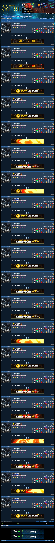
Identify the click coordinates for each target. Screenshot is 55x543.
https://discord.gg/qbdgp (28, 35)
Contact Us (45, 540)
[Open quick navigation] (53, 16)
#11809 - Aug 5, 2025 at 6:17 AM (6, 221)
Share (52, 44)
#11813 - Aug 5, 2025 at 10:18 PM (6, 321)
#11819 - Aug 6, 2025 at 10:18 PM (6, 471)
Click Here (52, 25)
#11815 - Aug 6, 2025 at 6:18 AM (6, 371)
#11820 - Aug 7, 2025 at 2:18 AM (6, 496)
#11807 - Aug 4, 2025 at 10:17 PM (6, 171)
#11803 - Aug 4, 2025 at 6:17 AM (6, 71)
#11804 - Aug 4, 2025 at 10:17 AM (6, 96)
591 (45, 18)
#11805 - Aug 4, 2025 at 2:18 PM (6, 121)
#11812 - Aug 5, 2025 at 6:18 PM (6, 296)
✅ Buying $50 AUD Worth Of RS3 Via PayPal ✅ (10, 523)
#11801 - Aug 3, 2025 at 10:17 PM (6, 21)
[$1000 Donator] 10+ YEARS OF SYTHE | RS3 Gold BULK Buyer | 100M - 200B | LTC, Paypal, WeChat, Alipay (35, 523)
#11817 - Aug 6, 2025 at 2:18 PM (6, 421)
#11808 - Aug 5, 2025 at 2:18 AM (6, 196)
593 (48, 18)
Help (48, 540)
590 (43, 18)
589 (41, 18)
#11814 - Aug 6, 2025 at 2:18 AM (6, 346)
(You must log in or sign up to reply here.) (6, 521)
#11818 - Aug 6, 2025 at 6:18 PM (6, 446)
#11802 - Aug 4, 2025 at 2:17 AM (6, 46)
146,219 (53, 23)
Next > (53, 18)
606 (50, 18)
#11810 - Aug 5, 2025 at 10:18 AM (6, 246)
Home (50, 540)
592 (46, 18)
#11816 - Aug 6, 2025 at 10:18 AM (6, 396)
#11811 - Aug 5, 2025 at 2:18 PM (6, 271)
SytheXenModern (3, 540)
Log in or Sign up (51, 0)
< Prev (36, 18)
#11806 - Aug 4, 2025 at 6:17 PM (6, 146)
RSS (53, 540)
